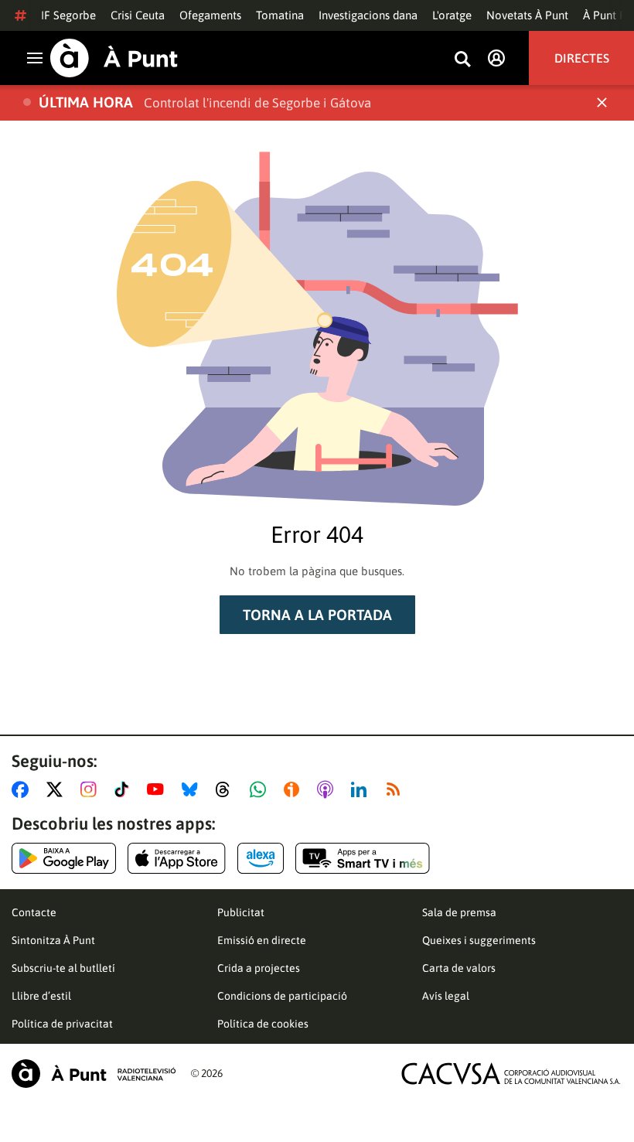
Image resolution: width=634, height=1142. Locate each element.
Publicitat (240, 912)
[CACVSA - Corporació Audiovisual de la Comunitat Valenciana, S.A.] (511, 1073)
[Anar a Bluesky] (193, 789)
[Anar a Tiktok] (124, 789)
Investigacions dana (368, 15)
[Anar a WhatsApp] (261, 789)
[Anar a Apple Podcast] (328, 789)
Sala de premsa (459, 912)
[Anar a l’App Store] (177, 858)
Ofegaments (210, 15)
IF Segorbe (68, 15)
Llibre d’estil (41, 996)
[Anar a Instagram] (91, 789)
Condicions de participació (282, 996)
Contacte (34, 912)
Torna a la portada (317, 614)
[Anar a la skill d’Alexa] (260, 858)
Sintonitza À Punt (53, 940)
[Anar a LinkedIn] (362, 789)
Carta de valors (459, 968)
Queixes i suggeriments (479, 940)
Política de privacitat (62, 1024)
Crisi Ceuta (138, 15)
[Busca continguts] (462, 59)
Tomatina (280, 15)
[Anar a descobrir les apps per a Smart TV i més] (362, 858)
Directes (581, 58)
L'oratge (452, 15)
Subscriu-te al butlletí (63, 968)
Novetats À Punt (527, 15)
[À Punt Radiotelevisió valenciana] (94, 1073)
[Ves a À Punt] (114, 58)
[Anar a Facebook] (23, 789)
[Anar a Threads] (227, 789)
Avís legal (445, 996)
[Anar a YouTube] (158, 789)
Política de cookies (262, 1024)
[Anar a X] (57, 789)
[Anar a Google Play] (64, 858)
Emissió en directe (261, 940)
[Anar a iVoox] (294, 789)
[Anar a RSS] (396, 789)
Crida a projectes (258, 968)
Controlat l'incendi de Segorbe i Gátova (257, 103)
